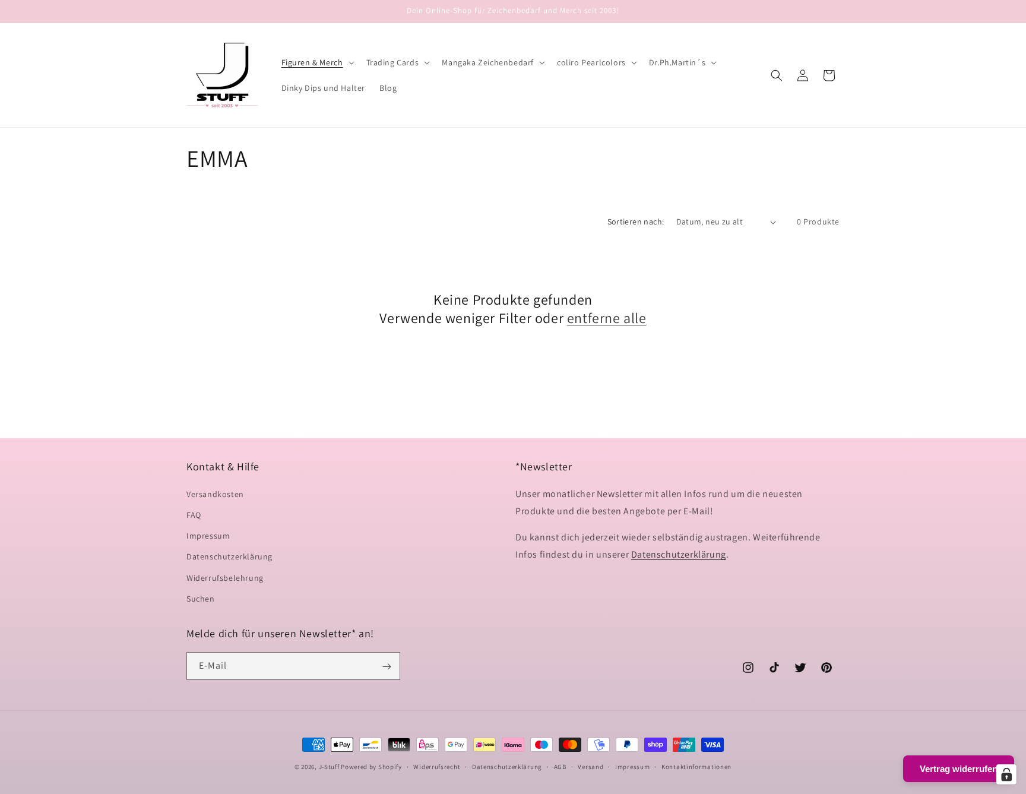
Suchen (200, 598)
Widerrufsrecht (436, 766)
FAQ (193, 514)
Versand (590, 766)
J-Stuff (329, 767)
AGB (560, 766)
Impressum (208, 535)
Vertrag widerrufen (959, 769)
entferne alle (607, 318)
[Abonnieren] (386, 667)
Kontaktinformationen (696, 766)
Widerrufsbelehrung (225, 577)
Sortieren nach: (635, 221)
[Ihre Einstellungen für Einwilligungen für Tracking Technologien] (1006, 774)
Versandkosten (215, 493)
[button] (316, 62)
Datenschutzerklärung (229, 556)
